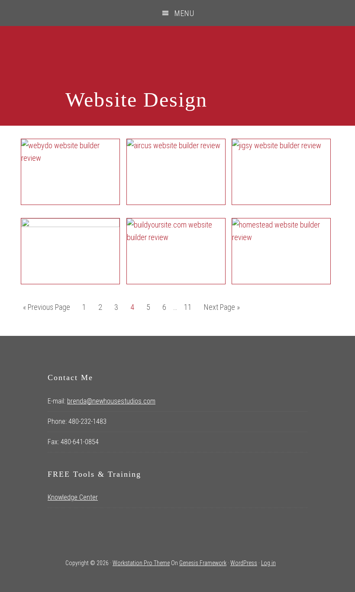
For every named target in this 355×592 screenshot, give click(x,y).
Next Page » (221, 309)
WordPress (243, 562)
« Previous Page (46, 309)
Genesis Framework (202, 562)
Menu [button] (184, 13)
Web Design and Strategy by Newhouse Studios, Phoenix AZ (177, 58)
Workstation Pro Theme (141, 562)
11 (190, 307)
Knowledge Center (73, 497)
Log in (268, 562)
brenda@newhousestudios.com (111, 401)
